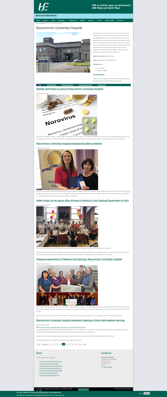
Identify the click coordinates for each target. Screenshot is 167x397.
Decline (146, 393)
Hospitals (42, 23)
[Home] (43, 6)
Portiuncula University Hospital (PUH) (51, 368)
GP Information (51, 85)
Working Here (102, 85)
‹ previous (45, 344)
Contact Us (106, 353)
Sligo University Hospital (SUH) (49, 373)
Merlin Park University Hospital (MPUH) (51, 366)
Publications (73, 20)
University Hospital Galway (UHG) (49, 375)
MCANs (82, 20)
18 (69, 344)
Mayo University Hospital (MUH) (49, 364)
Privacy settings (83, 390)
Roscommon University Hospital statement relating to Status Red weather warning (80, 320)
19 (72, 344)
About (39, 353)
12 (51, 344)
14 (57, 344)
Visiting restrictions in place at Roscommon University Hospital (69, 88)
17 (66, 344)
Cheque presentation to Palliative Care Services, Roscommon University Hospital (79, 259)
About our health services (46, 15)
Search (100, 20)
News (53, 20)
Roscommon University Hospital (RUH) (51, 371)
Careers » (91, 20)
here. (120, 81)
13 (54, 344)
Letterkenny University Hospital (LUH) (51, 361)
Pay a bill (120, 20)
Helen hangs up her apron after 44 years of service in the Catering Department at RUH (82, 200)
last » (84, 344)
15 (60, 344)
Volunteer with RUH (99, 74)
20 (76, 344)
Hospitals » (62, 20)
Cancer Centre (109, 20)
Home (38, 20)
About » (45, 20)
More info (61, 395)
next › (80, 344)
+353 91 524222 (107, 367)
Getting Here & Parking (85, 85)
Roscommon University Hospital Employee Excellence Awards (69, 143)
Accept (141, 393)
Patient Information (67, 85)
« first (38, 344)
